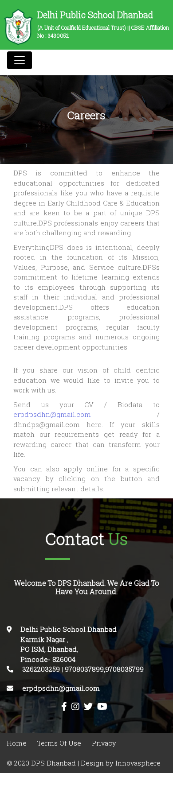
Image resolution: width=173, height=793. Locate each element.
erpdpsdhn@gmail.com (85, 414)
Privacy (104, 743)
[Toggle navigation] (19, 60)
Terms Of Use (59, 743)
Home (17, 743)
